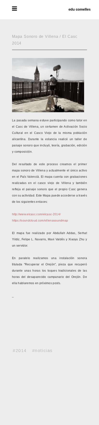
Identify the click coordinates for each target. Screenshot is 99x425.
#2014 (20, 350)
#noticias (42, 350)
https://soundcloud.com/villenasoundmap (40, 220)
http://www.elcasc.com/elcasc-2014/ (36, 214)
